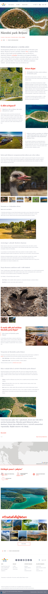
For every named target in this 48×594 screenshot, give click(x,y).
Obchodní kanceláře (27, 570)
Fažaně (2, 356)
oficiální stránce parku (17, 362)
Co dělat (14, 566)
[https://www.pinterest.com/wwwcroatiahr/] (24, 560)
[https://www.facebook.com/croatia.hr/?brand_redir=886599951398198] (16, 560)
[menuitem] (32, 577)
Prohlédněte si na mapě (41, 463)
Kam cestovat (15, 567)
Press (25, 569)
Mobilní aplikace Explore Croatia (24, 0)
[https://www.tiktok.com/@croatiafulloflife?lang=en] (31, 560)
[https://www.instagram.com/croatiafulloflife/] (19, 560)
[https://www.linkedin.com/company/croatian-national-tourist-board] (28, 560)
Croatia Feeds (38, 566)
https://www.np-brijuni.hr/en (41, 436)
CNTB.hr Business (27, 567)
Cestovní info (15, 569)
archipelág (14, 55)
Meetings (26, 566)
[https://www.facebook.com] (26, 560)
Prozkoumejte (4, 500)
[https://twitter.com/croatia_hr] (21, 560)
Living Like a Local (39, 570)
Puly (27, 51)
